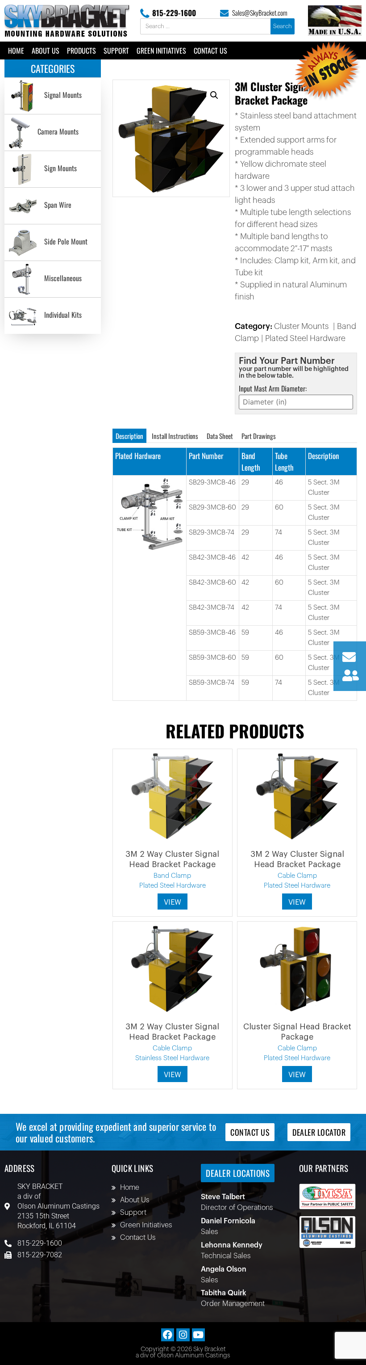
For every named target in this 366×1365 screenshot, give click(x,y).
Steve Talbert (223, 1197)
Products (81, 50)
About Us (45, 50)
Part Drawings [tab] (258, 436)
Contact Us (210, 50)
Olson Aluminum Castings (58, 1206)
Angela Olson (223, 1269)
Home (16, 50)
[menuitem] (52, 96)
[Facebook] (167, 1334)
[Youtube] (198, 1334)
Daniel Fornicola (228, 1221)
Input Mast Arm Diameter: (273, 388)
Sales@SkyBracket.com (259, 12)
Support (116, 50)
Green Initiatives (161, 50)
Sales (209, 1231)
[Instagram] (182, 1334)
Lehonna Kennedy (231, 1245)
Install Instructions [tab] (175, 436)
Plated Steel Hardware (305, 338)
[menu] (52, 205)
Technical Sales (225, 1256)
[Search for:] (206, 26)
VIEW (172, 902)
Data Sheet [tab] (220, 436)
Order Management (233, 1303)
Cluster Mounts (301, 326)
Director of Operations (237, 1207)
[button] (214, 95)
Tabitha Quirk (223, 1293)
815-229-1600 (174, 12)
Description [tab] (129, 436)
